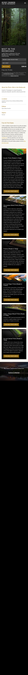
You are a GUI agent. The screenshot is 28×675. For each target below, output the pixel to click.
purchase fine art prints (8, 73)
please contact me (14, 75)
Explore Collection (14, 372)
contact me (4, 137)
